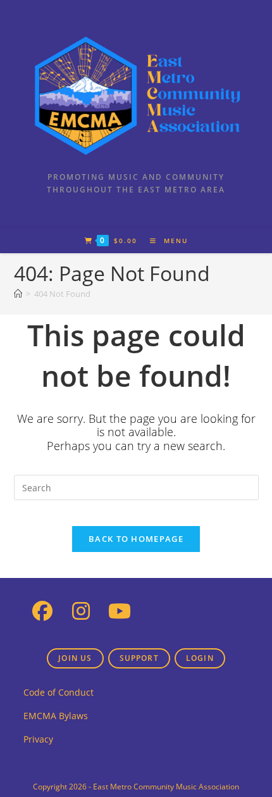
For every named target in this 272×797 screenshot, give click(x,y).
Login (200, 658)
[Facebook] (42, 610)
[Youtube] (119, 610)
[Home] (18, 293)
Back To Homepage (136, 538)
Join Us (75, 658)
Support (139, 658)
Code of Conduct (58, 692)
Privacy (38, 739)
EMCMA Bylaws (55, 716)
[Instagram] (81, 610)
